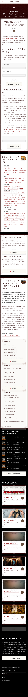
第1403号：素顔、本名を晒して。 (16, 437)
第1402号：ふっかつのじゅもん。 (16, 442)
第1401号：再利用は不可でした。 (16, 447)
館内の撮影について (15, 201)
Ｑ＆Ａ (7, 174)
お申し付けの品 (9, 520)
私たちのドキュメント (13, 224)
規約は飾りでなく (15, 222)
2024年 (19, 182)
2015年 (19, 178)
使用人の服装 (7, 201)
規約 (4, 677)
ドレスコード (21, 199)
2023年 (14, 182)
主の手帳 (26, 2)
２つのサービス (21, 168)
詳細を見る (15, 252)
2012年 (5, 178)
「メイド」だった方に (9, 217)
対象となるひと (12, 199)
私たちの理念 (7, 168)
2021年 (5, 182)
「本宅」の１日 (14, 219)
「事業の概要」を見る (14, 658)
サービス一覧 (16, 193)
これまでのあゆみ (8, 193)
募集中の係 (6, 213)
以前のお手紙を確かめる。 (14, 473)
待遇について (13, 213)
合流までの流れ (18, 217)
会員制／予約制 (8, 203)
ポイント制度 (10, 195)
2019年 (17, 180)
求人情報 (7, 616)
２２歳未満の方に (10, 215)
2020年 (22, 180)
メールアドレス (5, 64)
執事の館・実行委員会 (14, 1)
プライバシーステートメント (9, 670)
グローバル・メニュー (2, 2)
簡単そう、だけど (20, 215)
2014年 (14, 178)
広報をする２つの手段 (11, 172)
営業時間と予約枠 (16, 197)
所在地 (23, 201)
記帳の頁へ (15, 361)
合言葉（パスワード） (7, 71)
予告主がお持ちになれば (12, 188)
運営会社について (7, 674)
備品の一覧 (9, 205)
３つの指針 (13, 168)
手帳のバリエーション (9, 186)
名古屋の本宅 (8, 568)
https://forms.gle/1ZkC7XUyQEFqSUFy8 (11, 335)
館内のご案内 (18, 195)
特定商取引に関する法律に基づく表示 (11, 667)
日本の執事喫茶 (6, 680)
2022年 (10, 182)
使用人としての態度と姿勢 (11, 170)
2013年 (10, 178)
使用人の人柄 (8, 497)
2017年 (7, 180)
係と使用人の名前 (18, 203)
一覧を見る (15, 271)
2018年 (12, 180)
